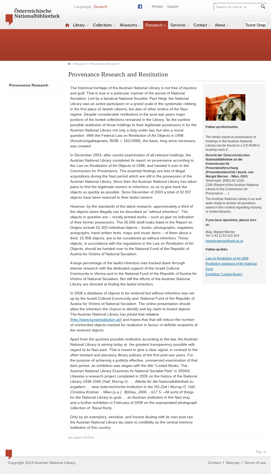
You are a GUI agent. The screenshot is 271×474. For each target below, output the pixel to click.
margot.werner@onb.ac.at (224, 241)
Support (172, 6)
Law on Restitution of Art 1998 (227, 258)
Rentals (157, 6)
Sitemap (233, 463)
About (220, 25)
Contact (200, 25)
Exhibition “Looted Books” (224, 274)
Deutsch (100, 6)
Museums (128, 25)
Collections (102, 25)
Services (178, 25)
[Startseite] (67, 25)
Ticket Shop (255, 25)
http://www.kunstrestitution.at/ (95, 319)
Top (259, 452)
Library (79, 25)
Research (153, 25)
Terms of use (255, 463)
